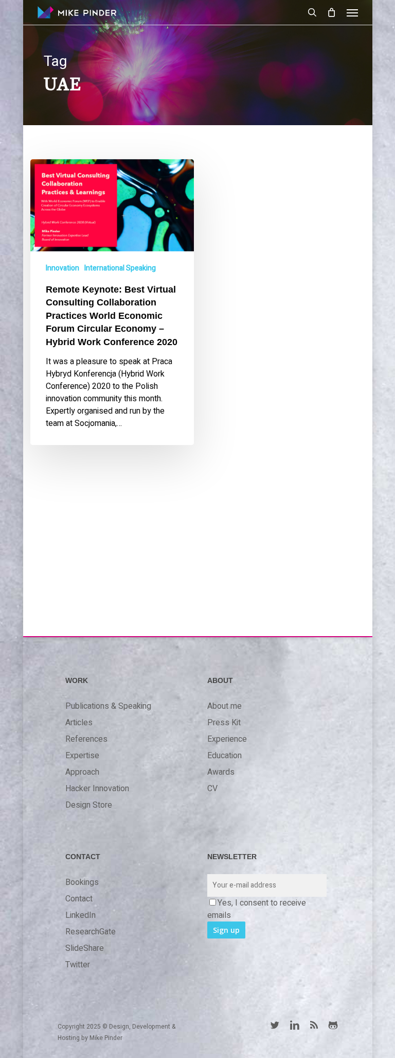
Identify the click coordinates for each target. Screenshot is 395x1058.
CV (212, 788)
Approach (82, 772)
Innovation (62, 268)
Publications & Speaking (108, 706)
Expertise (82, 755)
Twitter (77, 965)
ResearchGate (90, 932)
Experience (227, 739)
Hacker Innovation (97, 788)
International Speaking (120, 268)
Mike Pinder (105, 1038)
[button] (352, 12)
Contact (79, 899)
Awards (221, 772)
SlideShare (84, 948)
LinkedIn (80, 915)
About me (224, 706)
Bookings (82, 882)
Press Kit (224, 722)
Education (224, 755)
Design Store (88, 805)
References (86, 739)
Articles (79, 722)
